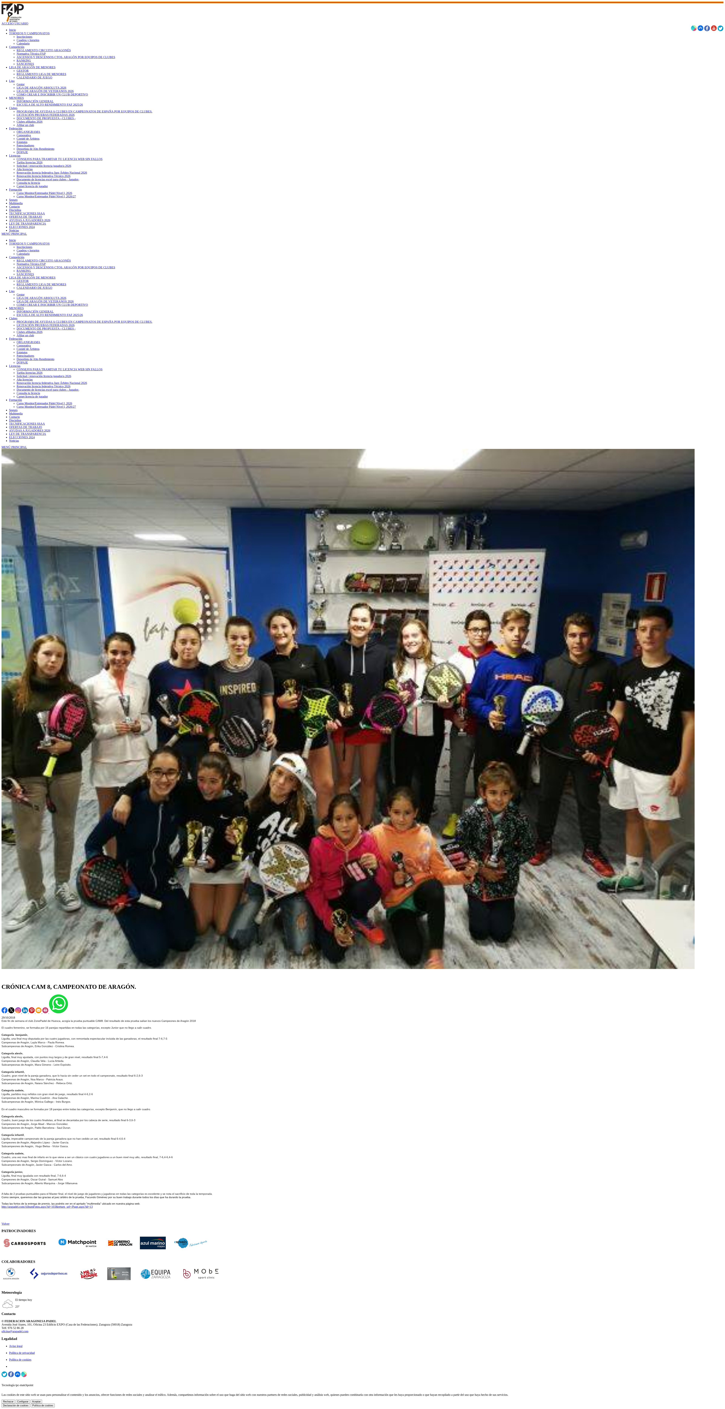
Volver (5, 1223)
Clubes (13, 318)
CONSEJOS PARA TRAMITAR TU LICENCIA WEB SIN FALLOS (60, 369)
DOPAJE (22, 362)
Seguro (13, 410)
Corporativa (24, 345)
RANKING (24, 270)
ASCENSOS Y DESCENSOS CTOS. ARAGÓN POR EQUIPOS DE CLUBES (66, 267)
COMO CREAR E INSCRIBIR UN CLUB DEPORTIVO (52, 304)
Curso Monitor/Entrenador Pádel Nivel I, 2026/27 (46, 406)
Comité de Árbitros (28, 349)
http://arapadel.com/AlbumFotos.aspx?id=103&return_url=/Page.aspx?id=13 (47, 1206)
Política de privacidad (22, 1352)
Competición (16, 257)
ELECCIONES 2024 (22, 437)
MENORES (16, 308)
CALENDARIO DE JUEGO (34, 287)
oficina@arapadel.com (15, 1331)
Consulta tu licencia (28, 393)
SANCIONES (25, 274)
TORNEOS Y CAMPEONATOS (29, 243)
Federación (15, 338)
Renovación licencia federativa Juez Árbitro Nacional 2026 (52, 383)
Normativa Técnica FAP (31, 264)
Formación (15, 400)
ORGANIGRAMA (28, 342)
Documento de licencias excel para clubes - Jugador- (48, 389)
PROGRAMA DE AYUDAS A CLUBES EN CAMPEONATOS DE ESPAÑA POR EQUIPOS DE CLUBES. (84, 321)
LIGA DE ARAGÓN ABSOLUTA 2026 (41, 298)
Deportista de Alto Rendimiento (35, 359)
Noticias (14, 440)
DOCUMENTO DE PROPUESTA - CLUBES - (46, 328)
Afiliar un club (25, 335)
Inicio (12, 240)
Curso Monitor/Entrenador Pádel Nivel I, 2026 (44, 403)
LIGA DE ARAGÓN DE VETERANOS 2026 (45, 301)
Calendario (23, 253)
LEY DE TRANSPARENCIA (27, 433)
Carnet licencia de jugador (32, 396)
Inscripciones (24, 247)
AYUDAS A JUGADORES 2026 (29, 430)
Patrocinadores (25, 355)
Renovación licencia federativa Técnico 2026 (43, 386)
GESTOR (23, 281)
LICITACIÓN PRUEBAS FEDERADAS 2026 (46, 325)
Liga (12, 291)
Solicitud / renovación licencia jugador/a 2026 (44, 376)
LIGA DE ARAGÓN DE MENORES (32, 277)
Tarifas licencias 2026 (29, 372)
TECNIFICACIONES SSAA (27, 423)
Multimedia (16, 413)
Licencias (14, 366)
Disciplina (15, 420)
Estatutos (22, 352)
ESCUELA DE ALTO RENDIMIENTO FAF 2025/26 (50, 315)
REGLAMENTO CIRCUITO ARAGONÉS (44, 260)
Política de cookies (20, 1359)
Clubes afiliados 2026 (29, 332)
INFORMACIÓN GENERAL (35, 311)
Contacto (14, 417)
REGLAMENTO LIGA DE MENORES (41, 284)
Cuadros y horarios (28, 250)
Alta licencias (25, 379)
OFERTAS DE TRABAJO (25, 427)
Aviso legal (15, 1346)
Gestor (21, 294)
